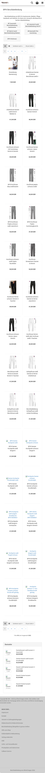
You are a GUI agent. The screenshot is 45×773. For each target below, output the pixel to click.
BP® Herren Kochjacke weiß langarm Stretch (32, 523)
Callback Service (6, 751)
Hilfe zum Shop (6, 730)
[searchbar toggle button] (32, 2)
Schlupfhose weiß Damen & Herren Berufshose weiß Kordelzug (13, 411)
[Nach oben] (39, 769)
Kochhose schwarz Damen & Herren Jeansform (32, 299)
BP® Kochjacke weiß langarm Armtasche (13, 523)
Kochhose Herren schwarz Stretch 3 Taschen (13, 299)
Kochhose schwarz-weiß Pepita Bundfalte (12, 261)
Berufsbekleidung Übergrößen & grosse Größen (16, 726)
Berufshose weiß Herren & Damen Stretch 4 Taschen (13, 374)
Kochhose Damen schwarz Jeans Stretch (32, 149)
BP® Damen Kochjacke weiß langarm (13, 448)
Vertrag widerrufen (7, 737)
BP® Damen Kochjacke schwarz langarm (32, 448)
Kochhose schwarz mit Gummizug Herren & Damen (13, 149)
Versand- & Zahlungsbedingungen (12, 719)
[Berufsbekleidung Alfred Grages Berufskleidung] (4, 2)
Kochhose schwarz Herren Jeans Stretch (13, 336)
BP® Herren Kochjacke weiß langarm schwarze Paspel (13, 561)
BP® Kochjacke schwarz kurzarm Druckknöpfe (12, 598)
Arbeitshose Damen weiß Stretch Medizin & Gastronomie (12, 112)
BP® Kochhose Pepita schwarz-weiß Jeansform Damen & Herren (13, 224)
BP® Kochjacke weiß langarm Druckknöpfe (32, 561)
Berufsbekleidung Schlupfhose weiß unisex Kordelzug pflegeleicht (32, 411)
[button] (5, 46)
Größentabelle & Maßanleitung (11, 733)
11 (22, 51)
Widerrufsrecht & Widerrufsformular (12, 723)
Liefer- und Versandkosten (9, 744)
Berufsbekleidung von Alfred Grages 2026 (22, 770)
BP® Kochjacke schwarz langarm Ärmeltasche (32, 598)
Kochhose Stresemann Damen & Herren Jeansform (32, 261)
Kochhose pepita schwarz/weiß (32, 185)
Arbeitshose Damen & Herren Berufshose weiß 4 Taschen (32, 74)
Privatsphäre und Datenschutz (10, 747)
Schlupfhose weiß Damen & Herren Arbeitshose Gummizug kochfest (32, 374)
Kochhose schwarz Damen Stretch (32, 111)
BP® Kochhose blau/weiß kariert (12, 185)
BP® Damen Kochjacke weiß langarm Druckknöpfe (13, 486)
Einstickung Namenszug (13, 73)
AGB (3, 741)
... (18, 51)
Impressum (5, 712)
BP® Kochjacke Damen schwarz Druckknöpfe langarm (32, 486)
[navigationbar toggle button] (42, 2)
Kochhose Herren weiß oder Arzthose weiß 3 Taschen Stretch (32, 336)
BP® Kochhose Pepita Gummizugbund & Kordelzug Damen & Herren (32, 224)
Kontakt (4, 716)
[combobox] (18, 46)
